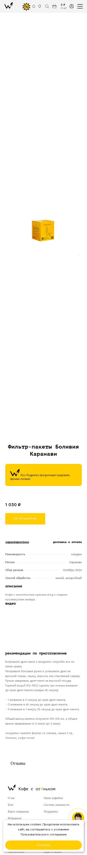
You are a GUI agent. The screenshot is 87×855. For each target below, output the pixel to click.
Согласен (43, 845)
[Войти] (71, 6)
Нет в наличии (25, 519)
